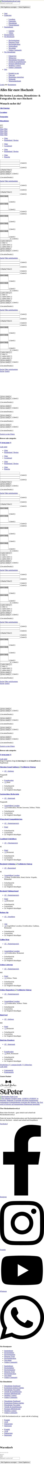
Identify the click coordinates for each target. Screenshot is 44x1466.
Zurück (7, 371)
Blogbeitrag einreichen (16, 77)
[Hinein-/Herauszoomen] (7, 1452)
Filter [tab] (6, 138)
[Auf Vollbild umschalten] (5, 1452)
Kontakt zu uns (14, 73)
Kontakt (7, 1420)
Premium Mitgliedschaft (17, 64)
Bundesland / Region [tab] (11, 140)
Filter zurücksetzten (11, 181)
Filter (2, 129)
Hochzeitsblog (9, 35)
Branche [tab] (7, 157)
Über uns (12, 75)
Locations (12, 19)
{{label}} (23, 163)
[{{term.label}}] (4, 196)
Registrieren (12, 85)
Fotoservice (12, 56)
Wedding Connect (15, 65)
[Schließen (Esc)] (1, 1452)
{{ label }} (3, 243)
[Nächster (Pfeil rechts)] (3, 1454)
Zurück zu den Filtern (7, 434)
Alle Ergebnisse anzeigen (9, 7)
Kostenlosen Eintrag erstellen (14, 1388)
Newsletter (12, 48)
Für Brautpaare (9, 37)
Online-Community (15, 50)
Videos (11, 33)
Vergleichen (12, 1065)
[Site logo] (10, 1)
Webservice (12, 58)
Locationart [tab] (8, 146)
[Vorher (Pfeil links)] (1, 1454)
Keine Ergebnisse (24, 7)
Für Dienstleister (9, 52)
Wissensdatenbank (15, 81)
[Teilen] (3, 1452)
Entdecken (7, 15)
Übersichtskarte (14, 25)
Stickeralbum (13, 46)
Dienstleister (13, 23)
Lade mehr (3, 447)
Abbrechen (28, 1065)
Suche (2, 181)
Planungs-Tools (14, 42)
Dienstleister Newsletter (17, 60)
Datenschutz (8, 1424)
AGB (6, 1422)
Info (5, 69)
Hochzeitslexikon (14, 44)
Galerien (11, 31)
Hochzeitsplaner (14, 40)
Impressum (8, 1426)
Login (2, 85)
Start (5, 13)
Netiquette (12, 79)
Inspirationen (8, 27)
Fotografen (12, 21)
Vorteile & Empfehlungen (17, 62)
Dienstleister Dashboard (12, 1386)
